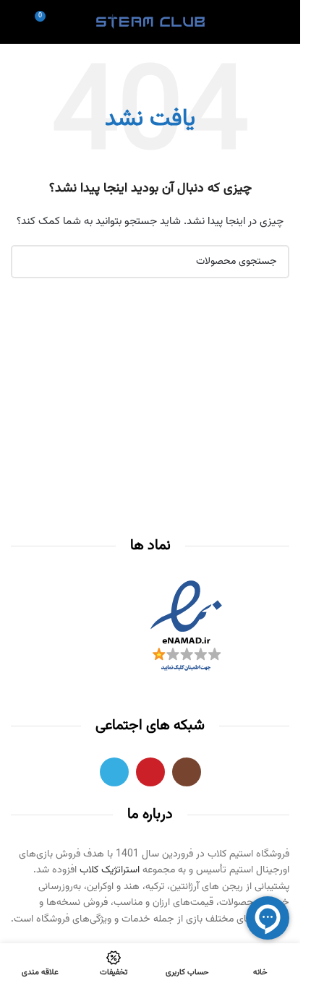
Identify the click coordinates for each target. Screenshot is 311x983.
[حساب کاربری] (257, 21)
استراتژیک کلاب (110, 870)
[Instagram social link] (186, 771)
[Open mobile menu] (283, 21)
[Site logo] (150, 22)
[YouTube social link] (150, 771)
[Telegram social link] (114, 771)
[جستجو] (17, 21)
